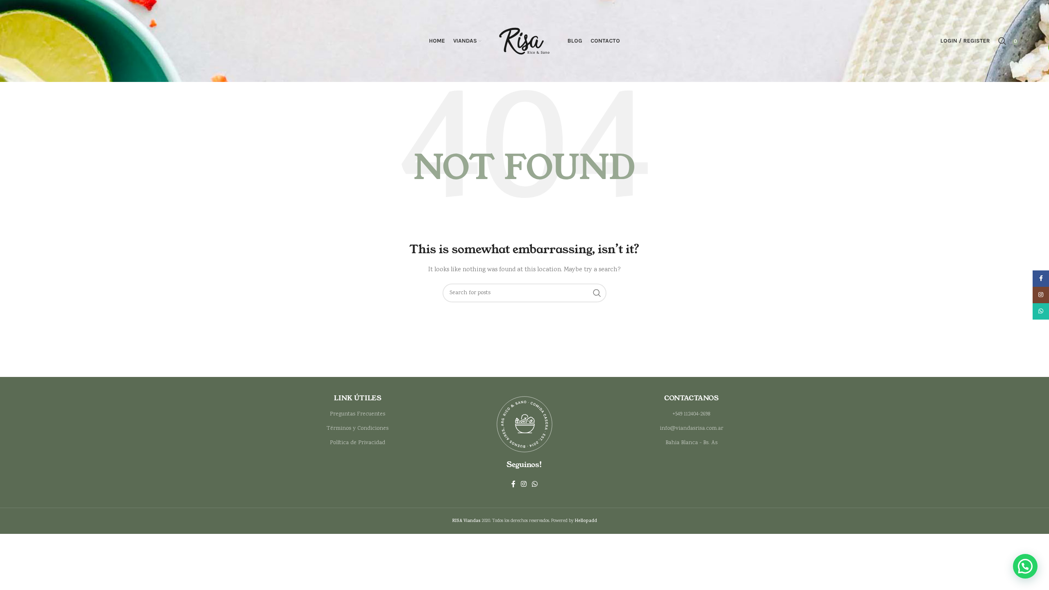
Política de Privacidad (357, 443)
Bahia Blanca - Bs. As (691, 443)
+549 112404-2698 (691, 414)
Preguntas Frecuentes (357, 414)
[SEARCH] (597, 293)
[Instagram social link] (523, 484)
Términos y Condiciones (357, 428)
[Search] (1002, 41)
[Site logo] (524, 41)
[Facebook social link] (513, 484)
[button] (1025, 566)
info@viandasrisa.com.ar (691, 428)
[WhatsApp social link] (534, 484)
